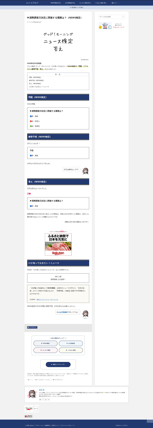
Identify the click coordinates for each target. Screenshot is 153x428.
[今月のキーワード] (118, 25)
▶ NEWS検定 (45, 343)
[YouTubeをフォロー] (46, 399)
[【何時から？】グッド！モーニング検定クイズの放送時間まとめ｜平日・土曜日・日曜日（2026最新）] (105, 25)
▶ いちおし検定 (71, 350)
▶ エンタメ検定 (45, 350)
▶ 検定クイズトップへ (58, 364)
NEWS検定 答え (33, 327)
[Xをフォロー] (43, 399)
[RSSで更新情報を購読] (49, 399)
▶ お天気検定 (71, 343)
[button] (123, 17)
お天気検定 (64, 312)
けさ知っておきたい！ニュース (39, 86)
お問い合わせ (30, 425)
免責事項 (47, 425)
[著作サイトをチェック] (40, 399)
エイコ (41, 390)
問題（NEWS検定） (35, 77)
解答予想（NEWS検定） (37, 80)
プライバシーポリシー (67, 425)
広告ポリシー (55, 425)
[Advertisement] (111, 95)
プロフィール (39, 425)
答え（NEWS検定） (35, 83)
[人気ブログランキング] (28, 416)
